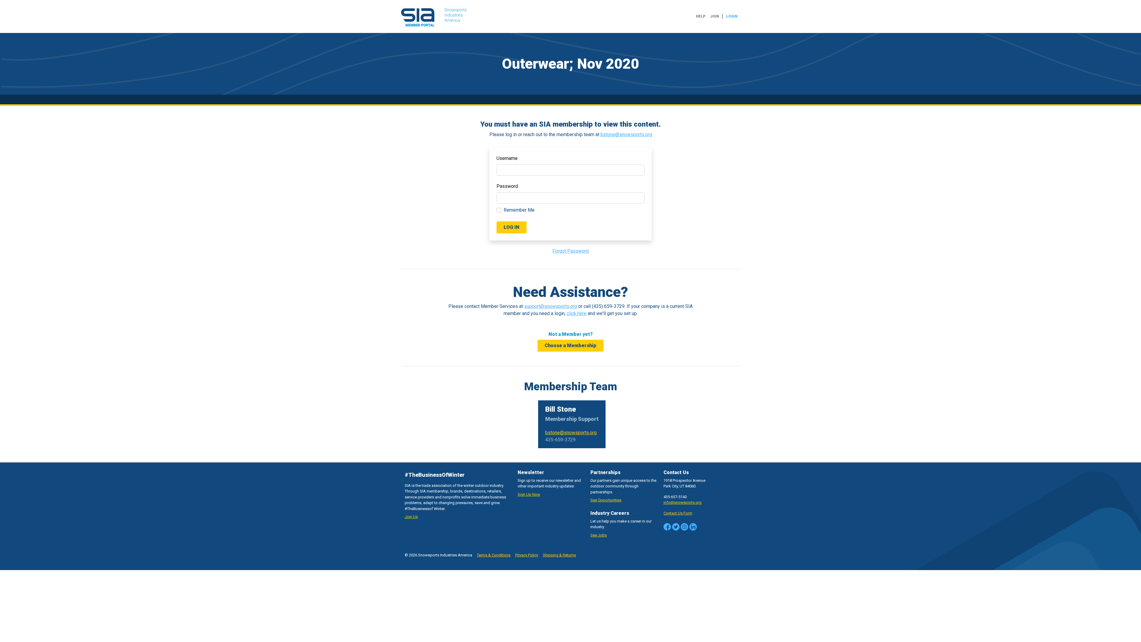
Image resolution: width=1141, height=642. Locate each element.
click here (577, 313)
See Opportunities (605, 500)
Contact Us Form (678, 513)
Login (731, 16)
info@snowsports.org (683, 502)
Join (714, 16)
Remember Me (519, 210)
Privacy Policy (526, 555)
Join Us (411, 516)
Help (700, 16)
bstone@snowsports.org (626, 134)
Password (507, 186)
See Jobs (598, 535)
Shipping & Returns (559, 555)
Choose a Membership (570, 345)
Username (507, 158)
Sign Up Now (529, 494)
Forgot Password (570, 251)
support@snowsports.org (550, 306)
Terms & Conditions (493, 555)
